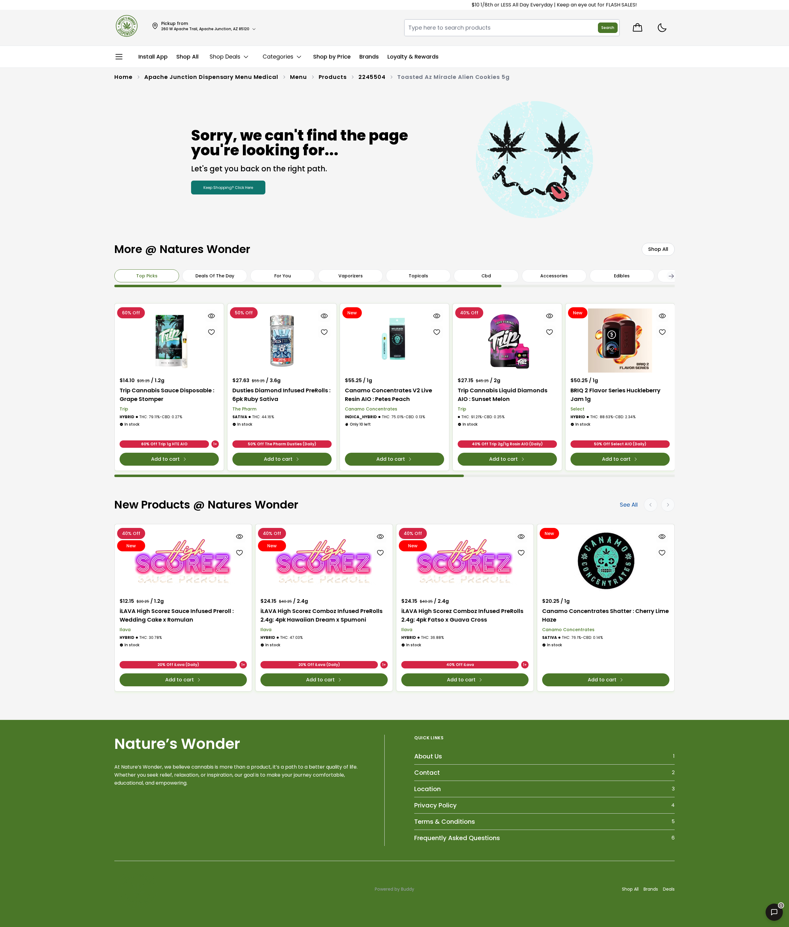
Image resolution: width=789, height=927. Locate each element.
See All (629, 504)
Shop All (630, 889)
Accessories (554, 276)
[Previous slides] (650, 505)
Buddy (407, 889)
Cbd (486, 276)
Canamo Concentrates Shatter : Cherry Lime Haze (605, 615)
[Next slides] (668, 505)
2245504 (372, 77)
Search (607, 27)
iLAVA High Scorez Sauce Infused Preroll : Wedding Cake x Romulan (177, 615)
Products (333, 77)
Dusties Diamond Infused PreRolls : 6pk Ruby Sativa (281, 394)
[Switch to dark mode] (661, 28)
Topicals (418, 276)
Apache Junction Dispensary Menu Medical (211, 77)
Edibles (622, 276)
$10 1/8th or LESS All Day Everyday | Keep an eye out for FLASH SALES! (528, 4)
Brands (651, 889)
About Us (428, 756)
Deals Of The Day (214, 276)
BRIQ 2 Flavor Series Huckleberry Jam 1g (615, 394)
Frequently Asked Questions (457, 838)
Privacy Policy (435, 805)
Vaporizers (350, 276)
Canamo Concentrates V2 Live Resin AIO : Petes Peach (388, 394)
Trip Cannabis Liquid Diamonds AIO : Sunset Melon (502, 394)
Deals (669, 889)
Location (427, 789)
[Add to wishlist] (211, 332)
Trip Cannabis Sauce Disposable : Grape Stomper (167, 394)
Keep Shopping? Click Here (228, 187)
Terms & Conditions (444, 821)
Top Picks (146, 276)
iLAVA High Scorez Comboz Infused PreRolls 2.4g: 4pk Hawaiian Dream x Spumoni (321, 615)
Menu (298, 77)
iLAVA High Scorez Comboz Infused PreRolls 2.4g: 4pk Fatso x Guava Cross (462, 615)
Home (123, 77)
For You (282, 276)
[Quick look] (211, 316)
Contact (427, 772)
